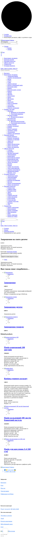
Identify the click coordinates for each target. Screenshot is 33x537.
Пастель (9, 181)
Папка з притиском (13, 207)
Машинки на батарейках (18, 112)
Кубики (9, 127)
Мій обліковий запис (7, 524)
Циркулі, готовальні (13, 108)
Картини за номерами (13, 180)
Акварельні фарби (12, 76)
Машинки (10, 111)
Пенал (9, 97)
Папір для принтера (13, 147)
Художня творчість (9, 65)
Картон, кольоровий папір (15, 85)
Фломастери (10, 106)
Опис (5, 259)
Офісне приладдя (9, 62)
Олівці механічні (12, 197)
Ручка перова (11, 198)
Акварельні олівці (12, 175)
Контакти (7, 73)
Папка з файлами (12, 215)
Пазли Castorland (12, 129)
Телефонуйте (8, 36)
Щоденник (10, 99)
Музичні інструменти (17, 117)
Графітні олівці (11, 189)
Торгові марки (5, 491)
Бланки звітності (12, 136)
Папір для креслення (13, 144)
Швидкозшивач (11, 212)
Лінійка (9, 93)
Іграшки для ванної (13, 126)
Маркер (9, 194)
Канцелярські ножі (12, 159)
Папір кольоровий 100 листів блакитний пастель (17, 419)
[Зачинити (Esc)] (6, 534)
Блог (2, 485)
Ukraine (6, 46)
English (9, 48)
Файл (9, 213)
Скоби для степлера (13, 166)
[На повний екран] (3, 534)
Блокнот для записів (13, 138)
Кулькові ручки (11, 191)
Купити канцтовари (6, 521)
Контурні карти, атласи (14, 89)
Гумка (9, 82)
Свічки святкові (12, 124)
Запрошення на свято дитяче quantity (11, 253)
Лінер (9, 192)
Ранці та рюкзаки (12, 103)
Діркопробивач (11, 154)
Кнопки (9, 163)
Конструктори (11, 120)
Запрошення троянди (14, 327)
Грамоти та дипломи (13, 139)
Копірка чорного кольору (15, 378)
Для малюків (11, 132)
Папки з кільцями (12, 210)
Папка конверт (11, 209)
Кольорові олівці (12, 86)
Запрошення (10, 283)
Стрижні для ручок (12, 201)
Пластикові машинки (17, 114)
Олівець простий (12, 195)
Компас (9, 88)
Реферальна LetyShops (7, 494)
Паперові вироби (9, 59)
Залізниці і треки (12, 130)
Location (6, 34)
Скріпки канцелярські (13, 169)
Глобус (9, 80)
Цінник (9, 165)
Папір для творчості (13, 185)
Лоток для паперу (12, 162)
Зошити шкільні (12, 83)
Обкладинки (11, 96)
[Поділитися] (4, 534)
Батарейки (10, 151)
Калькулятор (11, 156)
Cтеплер (9, 150)
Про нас (3, 488)
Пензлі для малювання (13, 183)
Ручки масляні (11, 200)
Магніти (9, 94)
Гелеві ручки (11, 188)
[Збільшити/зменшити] (1, 534)
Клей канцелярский (13, 160)
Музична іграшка (12, 115)
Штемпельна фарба (13, 171)
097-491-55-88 (15, 509)
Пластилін (10, 102)
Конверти (10, 142)
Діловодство (7, 64)
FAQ (2, 527)
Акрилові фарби (12, 177)
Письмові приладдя (9, 61)
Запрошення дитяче (13, 307)
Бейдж (9, 79)
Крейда (9, 91)
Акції (2, 518)
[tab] (18, 259)
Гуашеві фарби (11, 178)
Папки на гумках (12, 216)
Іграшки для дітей (9, 109)
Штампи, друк (11, 172)
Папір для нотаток (12, 145)
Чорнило (10, 203)
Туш (8, 204)
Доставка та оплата (6, 515)
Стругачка (10, 105)
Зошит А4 (10, 141)
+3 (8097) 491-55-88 (9, 471)
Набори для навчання (13, 133)
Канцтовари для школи (10, 58)
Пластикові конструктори (18, 123)
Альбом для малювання (14, 77)
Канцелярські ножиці (13, 157)
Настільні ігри (11, 118)
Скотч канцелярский (13, 168)
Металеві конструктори (17, 121)
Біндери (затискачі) (12, 153)
